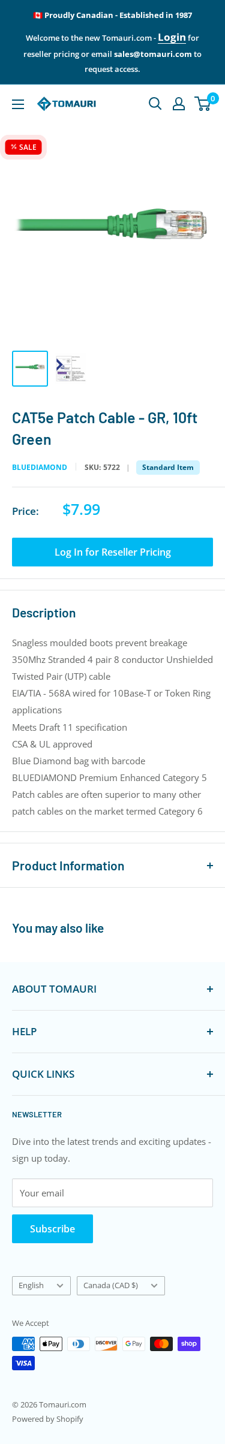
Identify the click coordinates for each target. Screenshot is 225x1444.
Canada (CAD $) (110, 1285)
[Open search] (155, 103)
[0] (203, 104)
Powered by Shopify (47, 1418)
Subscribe (52, 1228)
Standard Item (168, 467)
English (31, 1285)
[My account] (179, 103)
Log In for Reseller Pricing (113, 552)
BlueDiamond (39, 467)
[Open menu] (18, 104)
